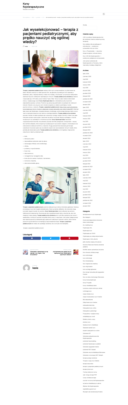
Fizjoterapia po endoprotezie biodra (93, 236)
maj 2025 (85, 113)
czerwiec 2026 (87, 76)
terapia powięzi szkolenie (90, 358)
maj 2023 (85, 180)
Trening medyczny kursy (90, 372)
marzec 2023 (86, 186)
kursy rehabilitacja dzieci (90, 285)
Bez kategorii (86, 217)
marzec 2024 (86, 152)
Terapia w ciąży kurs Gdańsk (91, 361)
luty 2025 (85, 121)
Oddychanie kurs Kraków (90, 302)
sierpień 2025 (86, 104)
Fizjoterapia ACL (87, 228)
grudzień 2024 (87, 127)
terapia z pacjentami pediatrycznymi (32, 25)
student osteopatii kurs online (91, 330)
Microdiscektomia (88, 299)
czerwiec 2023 (87, 178)
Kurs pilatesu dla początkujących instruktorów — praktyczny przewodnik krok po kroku (92, 46)
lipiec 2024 (86, 141)
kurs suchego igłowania (89, 269)
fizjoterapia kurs (87, 230)
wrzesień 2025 (87, 101)
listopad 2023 (86, 163)
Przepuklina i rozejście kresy (91, 313)
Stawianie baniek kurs (89, 327)
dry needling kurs (88, 225)
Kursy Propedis (87, 282)
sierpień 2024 (86, 138)
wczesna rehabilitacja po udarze (92, 383)
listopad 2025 (86, 96)
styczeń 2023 (86, 192)
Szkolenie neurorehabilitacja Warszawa (94, 352)
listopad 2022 (86, 197)
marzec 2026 (86, 85)
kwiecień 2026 (87, 82)
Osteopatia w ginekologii (89, 311)
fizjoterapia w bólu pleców (90, 239)
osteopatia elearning (88, 305)
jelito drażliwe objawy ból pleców (92, 242)
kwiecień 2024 (87, 149)
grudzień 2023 (87, 161)
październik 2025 (87, 99)
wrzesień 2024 (87, 135)
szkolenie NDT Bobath (89, 349)
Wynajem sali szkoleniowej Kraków (93, 392)
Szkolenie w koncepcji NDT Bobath (93, 355)
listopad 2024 (86, 130)
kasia (26, 46)
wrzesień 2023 (87, 169)
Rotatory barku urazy (89, 319)
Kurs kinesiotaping (88, 261)
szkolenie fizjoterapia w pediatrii (92, 344)
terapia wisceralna (88, 363)
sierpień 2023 (86, 172)
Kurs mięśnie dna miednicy (90, 263)
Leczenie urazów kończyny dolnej (92, 288)
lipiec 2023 (86, 175)
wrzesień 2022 (87, 203)
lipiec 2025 (86, 107)
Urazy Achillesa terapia (89, 377)
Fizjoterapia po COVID (89, 233)
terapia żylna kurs (88, 369)
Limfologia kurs (87, 291)
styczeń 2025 (86, 124)
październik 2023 (87, 166)
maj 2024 (85, 147)
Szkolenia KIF (87, 333)
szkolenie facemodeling (89, 341)
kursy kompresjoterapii (89, 280)
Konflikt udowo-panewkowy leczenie (93, 249)
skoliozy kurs (86, 322)
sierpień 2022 (86, 206)
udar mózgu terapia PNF (90, 375)
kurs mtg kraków (87, 266)
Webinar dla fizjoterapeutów (91, 386)
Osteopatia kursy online (89, 308)
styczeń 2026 (86, 90)
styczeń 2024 (86, 158)
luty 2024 (85, 155)
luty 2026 (85, 87)
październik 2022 (87, 200)
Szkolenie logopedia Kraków (91, 346)
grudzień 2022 (87, 194)
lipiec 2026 (86, 73)
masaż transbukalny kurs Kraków (92, 297)
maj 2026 (85, 79)
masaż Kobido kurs (88, 294)
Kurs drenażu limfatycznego (91, 252)
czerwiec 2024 (87, 144)
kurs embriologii (87, 258)
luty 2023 (85, 189)
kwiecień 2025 (87, 116)
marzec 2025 (86, 118)
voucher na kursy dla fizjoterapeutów (93, 380)
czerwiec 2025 (87, 110)
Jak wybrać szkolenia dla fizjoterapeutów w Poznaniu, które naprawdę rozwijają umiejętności (92, 63)
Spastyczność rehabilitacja (90, 325)
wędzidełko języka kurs (89, 389)
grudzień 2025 (87, 93)
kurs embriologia (87, 255)
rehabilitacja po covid (89, 316)
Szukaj (85, 25)
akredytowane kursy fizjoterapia (92, 214)
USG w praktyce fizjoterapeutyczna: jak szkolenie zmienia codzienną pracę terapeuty (93, 39)
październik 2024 (88, 132)
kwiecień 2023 (87, 183)
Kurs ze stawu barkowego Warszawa (93, 277)
